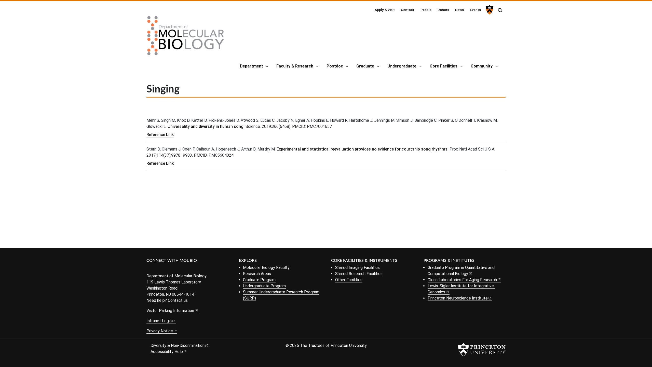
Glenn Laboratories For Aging (462, 279)
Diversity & (178, 345)
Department (251, 66)
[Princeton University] (489, 10)
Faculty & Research (294, 66)
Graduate (365, 66)
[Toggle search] (500, 10)
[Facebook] (149, 269)
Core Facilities (443, 66)
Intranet (159, 320)
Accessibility (167, 351)
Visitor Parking (170, 310)
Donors (443, 10)
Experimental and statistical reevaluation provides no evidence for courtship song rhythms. (363, 149)
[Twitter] (157, 269)
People (425, 10)
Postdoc (335, 66)
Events (475, 10)
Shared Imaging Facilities (357, 267)
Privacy (159, 331)
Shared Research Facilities (359, 273)
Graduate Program (259, 279)
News (459, 10)
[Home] (185, 37)
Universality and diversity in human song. (206, 126)
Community (482, 66)
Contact (407, 10)
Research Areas (257, 273)
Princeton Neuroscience (458, 298)
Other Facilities (348, 279)
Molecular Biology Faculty (266, 267)
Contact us (178, 300)
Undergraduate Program (264, 285)
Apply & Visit (385, 10)
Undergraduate (401, 66)
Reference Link (160, 134)
